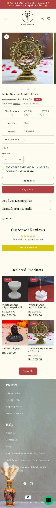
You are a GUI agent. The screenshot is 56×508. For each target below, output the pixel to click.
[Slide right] (34, 89)
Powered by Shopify (38, 502)
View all (28, 370)
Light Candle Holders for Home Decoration (28, 460)
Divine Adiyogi (11, 348)
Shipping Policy (14, 406)
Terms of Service (14, 413)
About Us (11, 432)
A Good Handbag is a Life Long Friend (25, 453)
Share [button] (8, 218)
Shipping (16, 104)
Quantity (6, 153)
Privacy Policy (13, 393)
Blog (8, 446)
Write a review (28, 247)
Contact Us (11, 439)
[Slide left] (21, 89)
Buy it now (28, 189)
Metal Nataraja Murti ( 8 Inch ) (40, 350)
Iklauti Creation (22, 502)
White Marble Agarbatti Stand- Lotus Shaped (38, 306)
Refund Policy (13, 399)
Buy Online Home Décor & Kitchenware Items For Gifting (26, 468)
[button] (6, 18)
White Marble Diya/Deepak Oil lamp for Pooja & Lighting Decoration (14, 306)
